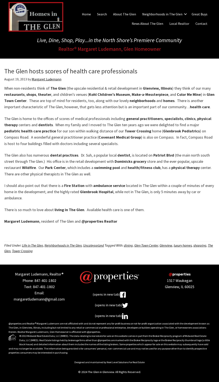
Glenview (166, 245)
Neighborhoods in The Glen (162, 14)
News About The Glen (147, 23)
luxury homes (183, 245)
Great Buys (199, 14)
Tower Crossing (22, 251)
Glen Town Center (146, 245)
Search (102, 14)
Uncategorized (93, 245)
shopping (199, 245)
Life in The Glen (32, 245)
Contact (201, 23)
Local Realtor (179, 23)
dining (128, 245)
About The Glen (124, 14)
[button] (185, 14)
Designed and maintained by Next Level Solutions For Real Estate (109, 362)
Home (86, 14)
